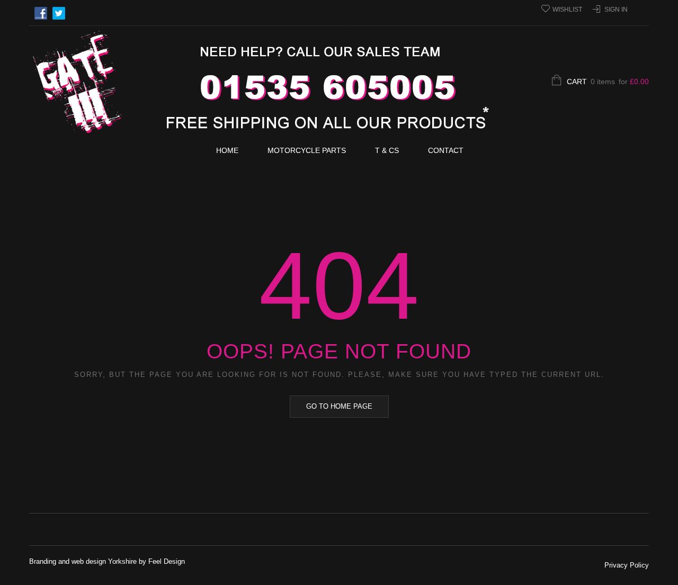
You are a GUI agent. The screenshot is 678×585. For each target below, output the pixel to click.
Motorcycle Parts (306, 150)
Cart (608, 81)
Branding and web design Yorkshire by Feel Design (107, 561)
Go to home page (339, 406)
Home (227, 150)
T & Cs (387, 150)
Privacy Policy (626, 565)
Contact (445, 150)
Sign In (616, 9)
